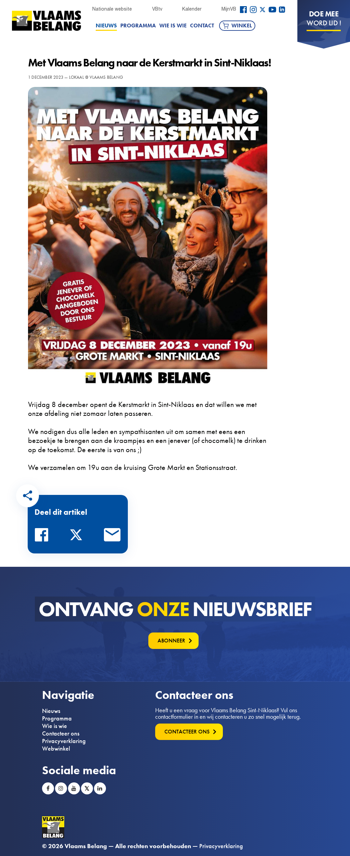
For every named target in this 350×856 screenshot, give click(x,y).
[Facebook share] (43, 536)
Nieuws (106, 25)
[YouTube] (272, 9)
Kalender (191, 9)
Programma (138, 25)
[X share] (77, 536)
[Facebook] (243, 9)
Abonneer (171, 640)
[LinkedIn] (282, 10)
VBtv (157, 9)
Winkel (241, 25)
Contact (202, 25)
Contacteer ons (60, 733)
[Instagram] (253, 9)
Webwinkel (56, 748)
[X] (262, 10)
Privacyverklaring (64, 741)
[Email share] (112, 536)
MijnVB (228, 9)
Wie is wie (173, 25)
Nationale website (112, 9)
